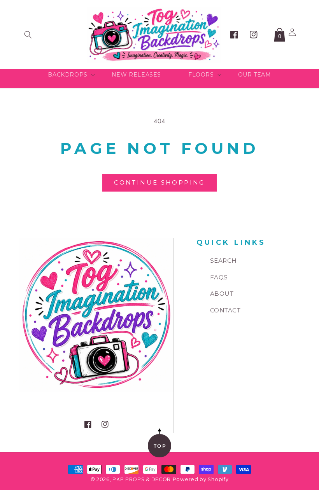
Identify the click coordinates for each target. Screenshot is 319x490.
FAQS (219, 277)
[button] (28, 34)
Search (223, 260)
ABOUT (222, 293)
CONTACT (225, 310)
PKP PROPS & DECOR (141, 479)
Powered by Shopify (201, 479)
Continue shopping (159, 182)
